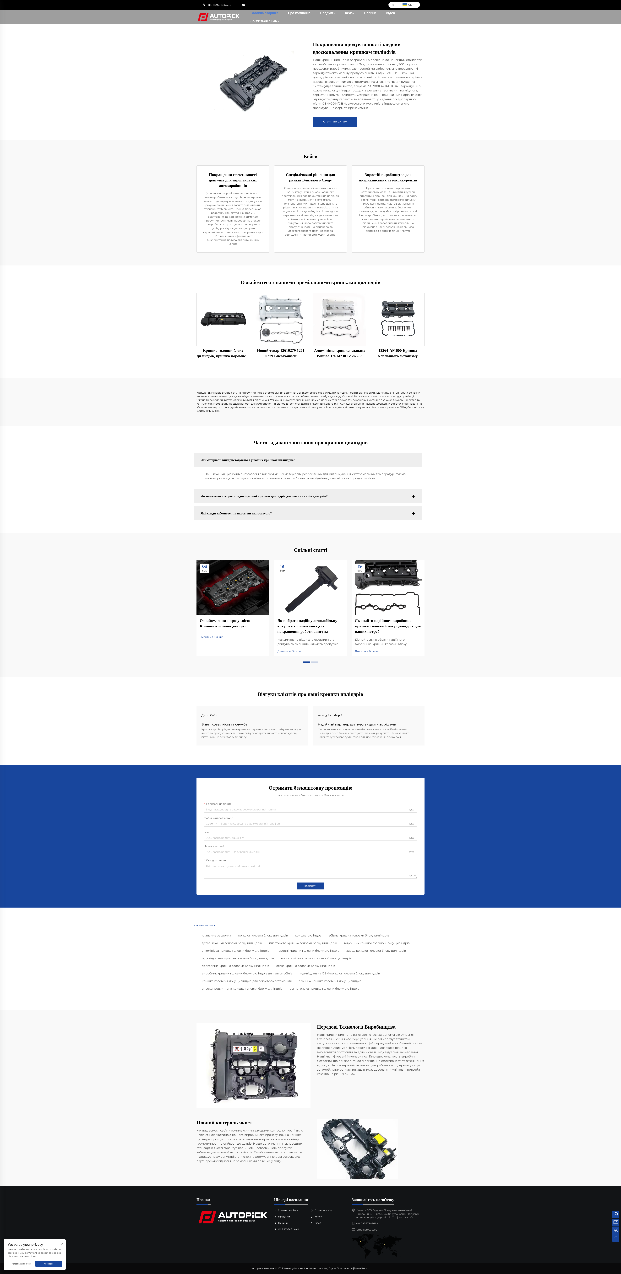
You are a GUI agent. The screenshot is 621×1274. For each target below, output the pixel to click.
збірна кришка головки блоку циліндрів (359, 935)
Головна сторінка (264, 13)
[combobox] (211, 824)
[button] (306, 662)
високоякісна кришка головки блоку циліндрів (316, 958)
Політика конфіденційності (353, 1268)
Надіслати (310, 885)
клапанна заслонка (216, 935)
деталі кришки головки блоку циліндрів (232, 943)
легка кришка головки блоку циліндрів (305, 966)
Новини (370, 13)
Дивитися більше (211, 637)
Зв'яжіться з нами (265, 21)
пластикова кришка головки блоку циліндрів (303, 943)
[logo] (232, 1217)
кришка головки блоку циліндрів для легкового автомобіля (247, 981)
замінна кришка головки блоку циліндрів (330, 981)
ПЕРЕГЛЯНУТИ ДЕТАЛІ (223, 319)
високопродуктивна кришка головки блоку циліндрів (242, 988)
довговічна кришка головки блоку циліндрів (235, 966)
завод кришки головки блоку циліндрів (376, 950)
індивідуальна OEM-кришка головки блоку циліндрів (340, 973)
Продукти (327, 13)
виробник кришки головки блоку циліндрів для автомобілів (247, 973)
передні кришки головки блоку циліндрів (308, 950)
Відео (390, 13)
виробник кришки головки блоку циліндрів (377, 943)
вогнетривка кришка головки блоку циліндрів (324, 988)
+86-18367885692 (218, 5)
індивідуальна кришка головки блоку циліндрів (238, 958)
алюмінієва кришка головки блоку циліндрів (235, 950)
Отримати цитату (335, 121)
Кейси (349, 13)
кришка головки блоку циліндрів (263, 935)
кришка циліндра (308, 935)
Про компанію (299, 13)
